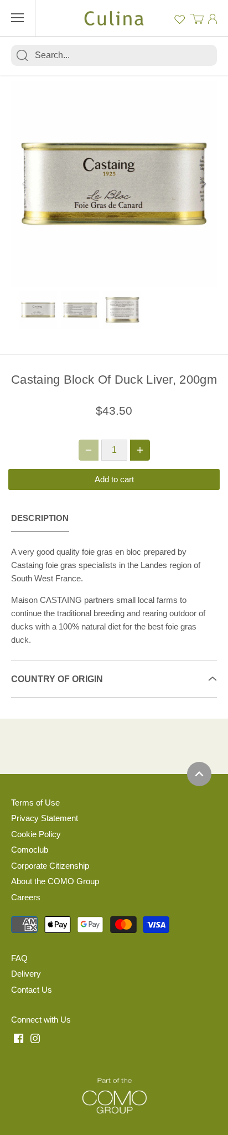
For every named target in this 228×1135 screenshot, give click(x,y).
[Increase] (140, 450)
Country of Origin (57, 679)
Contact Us (31, 989)
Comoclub (29, 849)
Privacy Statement (44, 818)
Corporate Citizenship (50, 865)
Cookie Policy (36, 834)
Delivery (26, 973)
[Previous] (25, 184)
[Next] (203, 184)
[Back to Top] (199, 774)
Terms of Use (35, 802)
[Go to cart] (197, 18)
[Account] (212, 18)
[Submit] (22, 55)
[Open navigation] (17, 17)
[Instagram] (35, 1038)
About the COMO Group (55, 881)
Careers (25, 897)
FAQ (19, 958)
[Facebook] (18, 1038)
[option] (114, 184)
